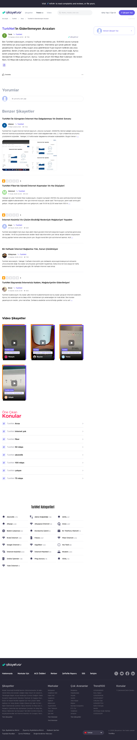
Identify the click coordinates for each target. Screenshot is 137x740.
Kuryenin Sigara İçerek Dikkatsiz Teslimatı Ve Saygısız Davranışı (23, 698)
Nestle (95, 708)
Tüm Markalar (52, 717)
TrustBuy (111, 733)
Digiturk (50, 701)
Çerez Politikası (24, 734)
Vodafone (51, 698)
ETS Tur (73, 708)
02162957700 (98, 703)
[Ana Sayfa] (12, 12)
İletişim (93, 673)
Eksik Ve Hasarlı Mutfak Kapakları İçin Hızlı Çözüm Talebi (21, 701)
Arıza (22, 18)
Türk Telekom (52, 708)
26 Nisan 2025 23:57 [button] (15, 228)
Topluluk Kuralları (8, 734)
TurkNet (14, 18)
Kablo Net (51, 695)
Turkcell (50, 711)
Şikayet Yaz (128, 13)
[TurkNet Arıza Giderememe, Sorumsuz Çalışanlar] (14, 383)
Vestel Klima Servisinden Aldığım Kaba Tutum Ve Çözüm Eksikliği (23, 693)
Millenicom (51, 703)
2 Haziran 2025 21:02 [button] (15, 257)
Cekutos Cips (98, 701)
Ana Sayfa (5, 18)
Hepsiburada (75, 693)
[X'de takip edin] (116, 673)
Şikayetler (29, 13)
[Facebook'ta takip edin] (127, 673)
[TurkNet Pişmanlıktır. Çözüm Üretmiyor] (42, 343)
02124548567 (98, 698)
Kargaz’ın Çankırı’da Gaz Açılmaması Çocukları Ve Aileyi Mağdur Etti (23, 708)
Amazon (73, 713)
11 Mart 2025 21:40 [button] (14, 127)
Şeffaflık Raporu (69, 673)
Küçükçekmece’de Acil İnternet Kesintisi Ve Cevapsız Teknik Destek (23, 713)
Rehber (54, 673)
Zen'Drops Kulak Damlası (101, 711)
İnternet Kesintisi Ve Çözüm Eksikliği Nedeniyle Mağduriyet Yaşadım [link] (37, 219)
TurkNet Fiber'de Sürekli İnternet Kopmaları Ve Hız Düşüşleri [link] (33, 185)
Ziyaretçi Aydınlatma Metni (33, 730)
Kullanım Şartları (53, 730)
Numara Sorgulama (77, 706)
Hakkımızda (7, 673)
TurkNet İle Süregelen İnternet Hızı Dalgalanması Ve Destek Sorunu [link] (36, 118)
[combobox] (74, 12)
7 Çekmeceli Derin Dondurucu (125, 690)
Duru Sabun (97, 693)
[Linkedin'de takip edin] (133, 673)
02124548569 (98, 690)
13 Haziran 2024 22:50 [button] (15, 37)
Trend (39, 13)
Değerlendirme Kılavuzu (43, 734)
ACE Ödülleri (40, 673)
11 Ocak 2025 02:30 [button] (15, 194)
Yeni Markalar (52, 720)
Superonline (52, 706)
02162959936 (98, 695)
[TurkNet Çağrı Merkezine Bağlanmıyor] (14, 343)
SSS (83, 673)
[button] (11, 181)
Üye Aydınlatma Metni (10, 730)
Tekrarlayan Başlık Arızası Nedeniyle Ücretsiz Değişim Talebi (22, 695)
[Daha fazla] (82, 75)
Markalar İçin (23, 673)
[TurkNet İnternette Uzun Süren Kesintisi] (71, 343)
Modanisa (74, 690)
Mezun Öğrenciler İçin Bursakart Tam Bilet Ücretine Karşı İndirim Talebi (23, 711)
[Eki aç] (15, 155)
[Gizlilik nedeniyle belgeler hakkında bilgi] (4, 65)
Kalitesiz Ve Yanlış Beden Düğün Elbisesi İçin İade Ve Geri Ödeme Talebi (23, 703)
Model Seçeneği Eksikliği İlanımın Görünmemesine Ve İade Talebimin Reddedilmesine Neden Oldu (23, 690)
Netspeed (51, 690)
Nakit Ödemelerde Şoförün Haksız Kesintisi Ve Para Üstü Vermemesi (23, 706)
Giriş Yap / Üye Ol (108, 13)
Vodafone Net (52, 693)
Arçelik (73, 695)
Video (49, 13)
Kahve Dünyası (98, 706)
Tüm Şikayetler (7, 717)
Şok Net (50, 713)
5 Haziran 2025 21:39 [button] (15, 291)
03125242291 (98, 713)
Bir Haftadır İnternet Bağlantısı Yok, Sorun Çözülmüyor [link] (30, 249)
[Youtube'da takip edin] (122, 673)
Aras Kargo (74, 701)
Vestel (73, 698)
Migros (73, 703)
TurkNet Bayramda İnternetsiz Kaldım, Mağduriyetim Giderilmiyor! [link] (36, 282)
